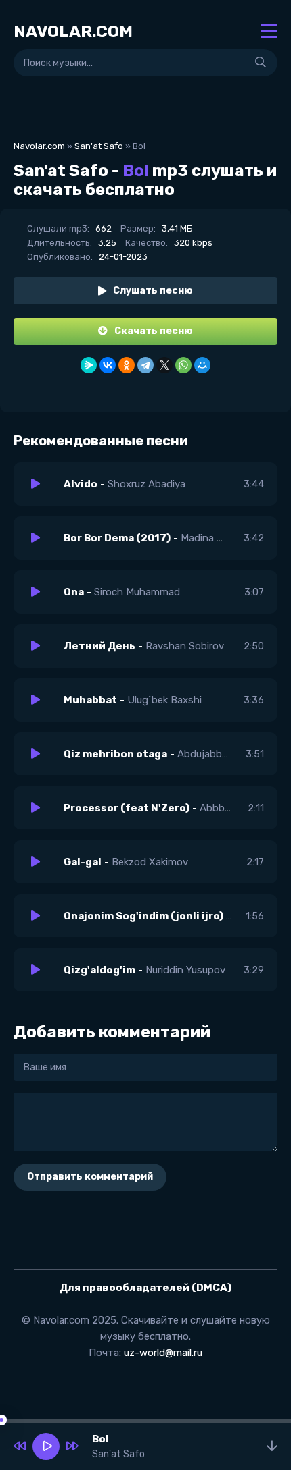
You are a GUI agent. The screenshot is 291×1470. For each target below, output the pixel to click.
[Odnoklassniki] (126, 365)
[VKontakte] (107, 365)
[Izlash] (260, 62)
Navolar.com (39, 146)
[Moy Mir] (202, 365)
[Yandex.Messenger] (89, 365)
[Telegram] (145, 365)
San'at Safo (98, 146)
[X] (164, 365)
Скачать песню (153, 331)
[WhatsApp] (183, 365)
